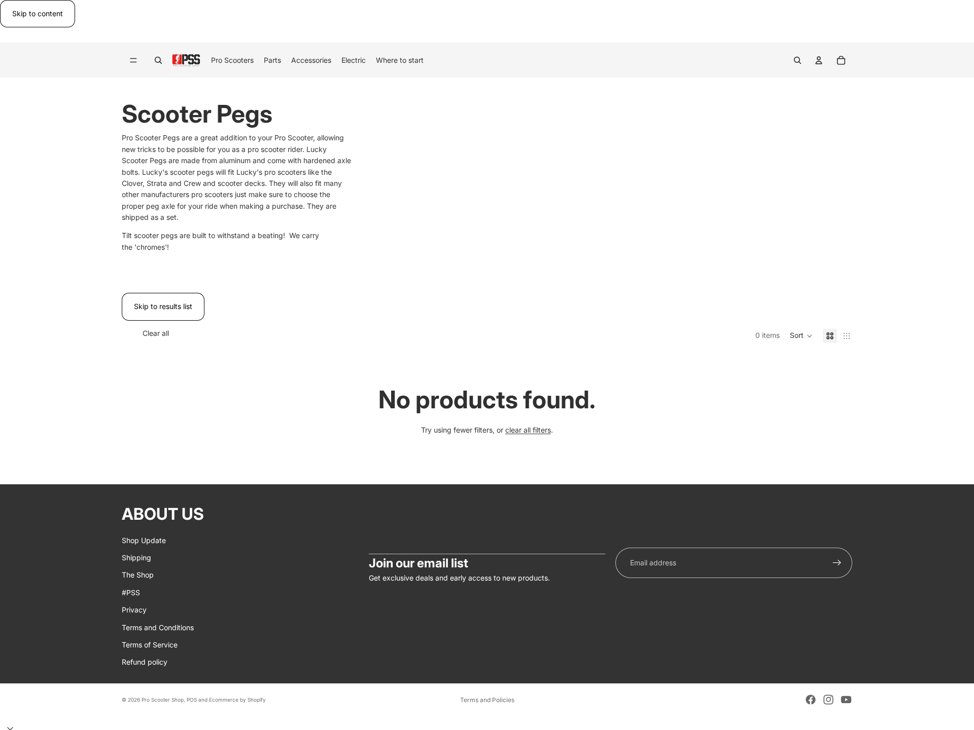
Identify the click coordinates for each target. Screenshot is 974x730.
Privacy (134, 609)
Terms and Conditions (158, 627)
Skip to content (37, 13)
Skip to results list (163, 306)
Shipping (136, 557)
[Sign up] (837, 562)
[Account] (819, 60)
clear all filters (528, 430)
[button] (801, 336)
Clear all (156, 333)
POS (192, 700)
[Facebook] (811, 700)
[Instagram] (828, 700)
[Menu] (133, 60)
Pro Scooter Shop (163, 700)
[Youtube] (846, 700)
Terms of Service (150, 644)
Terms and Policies (487, 700)
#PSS (131, 592)
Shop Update (144, 540)
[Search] (158, 60)
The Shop (138, 575)
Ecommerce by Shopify (237, 700)
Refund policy (144, 662)
